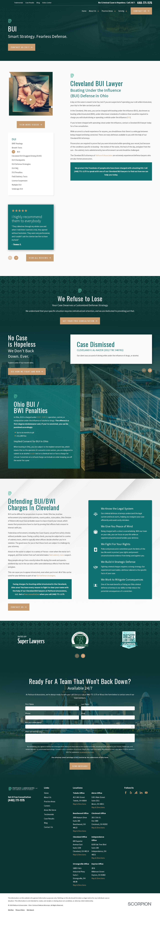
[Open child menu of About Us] (97, 11)
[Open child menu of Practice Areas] (114, 11)
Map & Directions (79, 804)
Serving (121, 11)
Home (84, 11)
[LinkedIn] (141, 792)
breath (32, 453)
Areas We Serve (50, 810)
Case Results (29, 3)
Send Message (80, 766)
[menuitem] (31, 143)
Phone (27, 713)
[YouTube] (146, 792)
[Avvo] (136, 792)
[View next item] (16, 258)
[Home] (23, 788)
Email (83, 713)
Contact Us (48, 827)
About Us (92, 11)
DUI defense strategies (46, 576)
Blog (38, 3)
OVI (128, 117)
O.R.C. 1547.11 (42, 417)
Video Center (46, 3)
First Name (29, 704)
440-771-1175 (144, 2)
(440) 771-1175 (16, 800)
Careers (47, 806)
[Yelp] (131, 792)
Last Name (85, 704)
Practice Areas (107, 11)
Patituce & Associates (103, 155)
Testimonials (18, 3)
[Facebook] (125, 792)
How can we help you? (33, 732)
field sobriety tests (56, 555)
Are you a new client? (33, 722)
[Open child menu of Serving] (125, 11)
